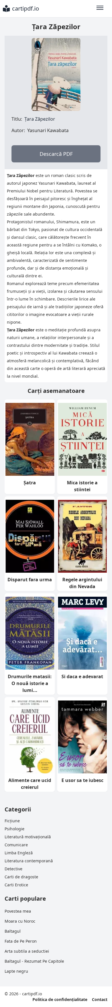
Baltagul (13, 931)
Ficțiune (12, 820)
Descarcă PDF (56, 153)
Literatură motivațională (28, 836)
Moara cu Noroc (20, 921)
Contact (99, 999)
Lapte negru (16, 971)
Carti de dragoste (21, 876)
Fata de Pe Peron (21, 941)
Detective (13, 868)
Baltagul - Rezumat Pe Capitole (34, 961)
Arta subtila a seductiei (27, 951)
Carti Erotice (16, 884)
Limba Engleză (19, 852)
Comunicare (16, 844)
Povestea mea (18, 911)
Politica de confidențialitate (59, 999)
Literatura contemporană (29, 860)
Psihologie (14, 828)
